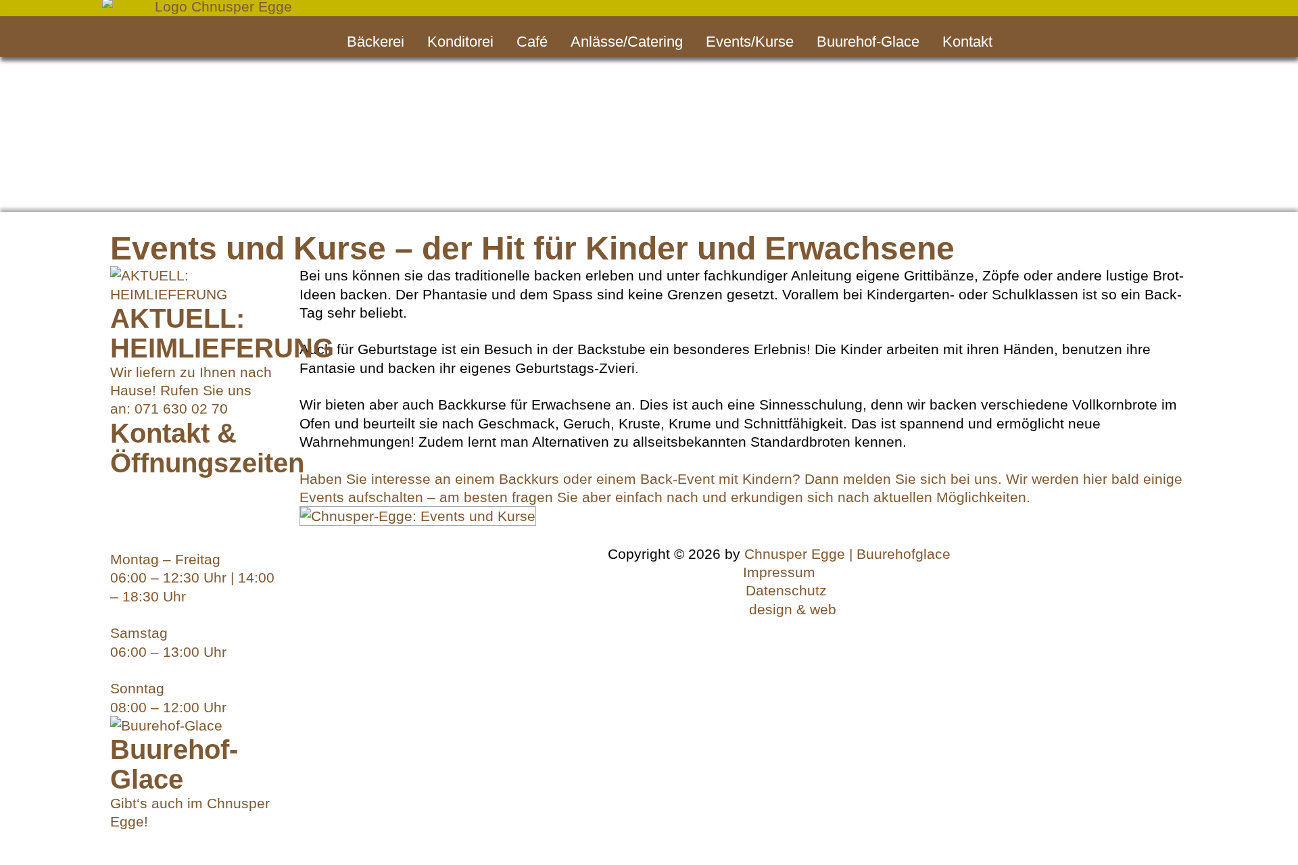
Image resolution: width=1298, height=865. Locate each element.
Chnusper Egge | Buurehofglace (847, 554)
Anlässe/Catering (627, 41)
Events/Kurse (750, 41)
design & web (792, 609)
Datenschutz (786, 590)
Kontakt (967, 41)
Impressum (779, 572)
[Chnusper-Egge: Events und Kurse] (417, 515)
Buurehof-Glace (868, 41)
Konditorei (460, 41)
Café (532, 41)
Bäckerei (375, 41)
